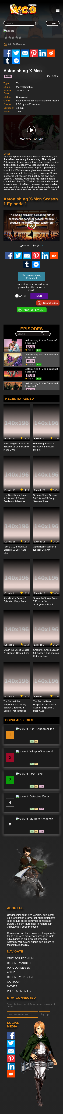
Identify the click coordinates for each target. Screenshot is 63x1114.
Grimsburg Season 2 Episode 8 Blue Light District (43, 446)
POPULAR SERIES (18, 967)
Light (39, 245)
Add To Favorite (16, 44)
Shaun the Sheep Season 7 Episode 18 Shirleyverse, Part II (46, 601)
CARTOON (13, 981)
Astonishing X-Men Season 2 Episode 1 (41, 356)
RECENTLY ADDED (19, 963)
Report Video (50, 303)
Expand (26, 245)
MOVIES (12, 986)
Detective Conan (40, 796)
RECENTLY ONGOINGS (21, 977)
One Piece (36, 773)
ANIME (11, 972)
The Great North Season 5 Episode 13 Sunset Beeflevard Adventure (16, 498)
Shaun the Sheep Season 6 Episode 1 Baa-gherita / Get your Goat (46, 653)
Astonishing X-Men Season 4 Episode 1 (41, 385)
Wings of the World (41, 751)
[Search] (42, 333)
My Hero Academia (41, 818)
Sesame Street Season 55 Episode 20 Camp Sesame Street (45, 498)
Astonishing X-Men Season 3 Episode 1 (41, 370)
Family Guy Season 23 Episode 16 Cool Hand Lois (15, 549)
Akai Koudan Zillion (42, 728)
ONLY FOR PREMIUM (20, 958)
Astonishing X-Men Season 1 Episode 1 (41, 342)
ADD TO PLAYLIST (34, 309)
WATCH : (24, 296)
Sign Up (44, 1014)
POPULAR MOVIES (19, 991)
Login (53, 23)
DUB (39, 296)
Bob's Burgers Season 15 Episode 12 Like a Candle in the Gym (16, 446)
